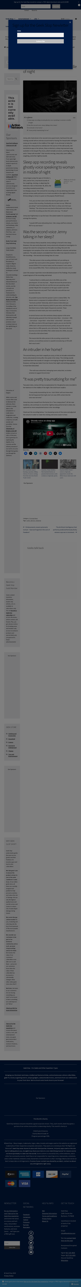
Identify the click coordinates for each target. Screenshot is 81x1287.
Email (19, 31)
